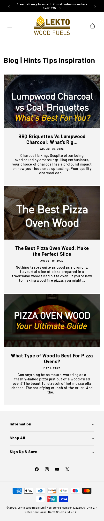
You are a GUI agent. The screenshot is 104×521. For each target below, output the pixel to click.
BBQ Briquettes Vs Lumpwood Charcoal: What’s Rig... (52, 139)
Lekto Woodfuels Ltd (31, 507)
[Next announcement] (95, 6)
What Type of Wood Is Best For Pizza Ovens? (52, 358)
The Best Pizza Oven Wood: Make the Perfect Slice (52, 251)
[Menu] (9, 26)
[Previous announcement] (9, 6)
